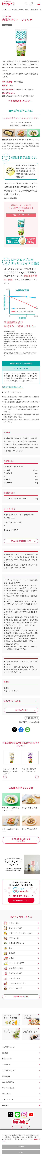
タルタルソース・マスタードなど (21, 933)
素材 (10, 948)
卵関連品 (12, 953)
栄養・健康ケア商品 (16, 968)
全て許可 (21, 1152)
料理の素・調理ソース (16, 943)
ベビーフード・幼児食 (16, 963)
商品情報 (14, 10)
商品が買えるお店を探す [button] (13, 702)
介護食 (11, 958)
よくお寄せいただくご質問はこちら (21, 568)
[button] (39, 1047)
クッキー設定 (21, 1146)
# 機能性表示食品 (32, 718)
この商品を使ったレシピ (20, 101)
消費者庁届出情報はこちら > (12, 387)
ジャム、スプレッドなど (17, 983)
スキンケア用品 (14, 978)
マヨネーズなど (23, 10)
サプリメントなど (15, 973)
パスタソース (14, 938)
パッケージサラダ (15, 988)
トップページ (6, 10)
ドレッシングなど (15, 928)
